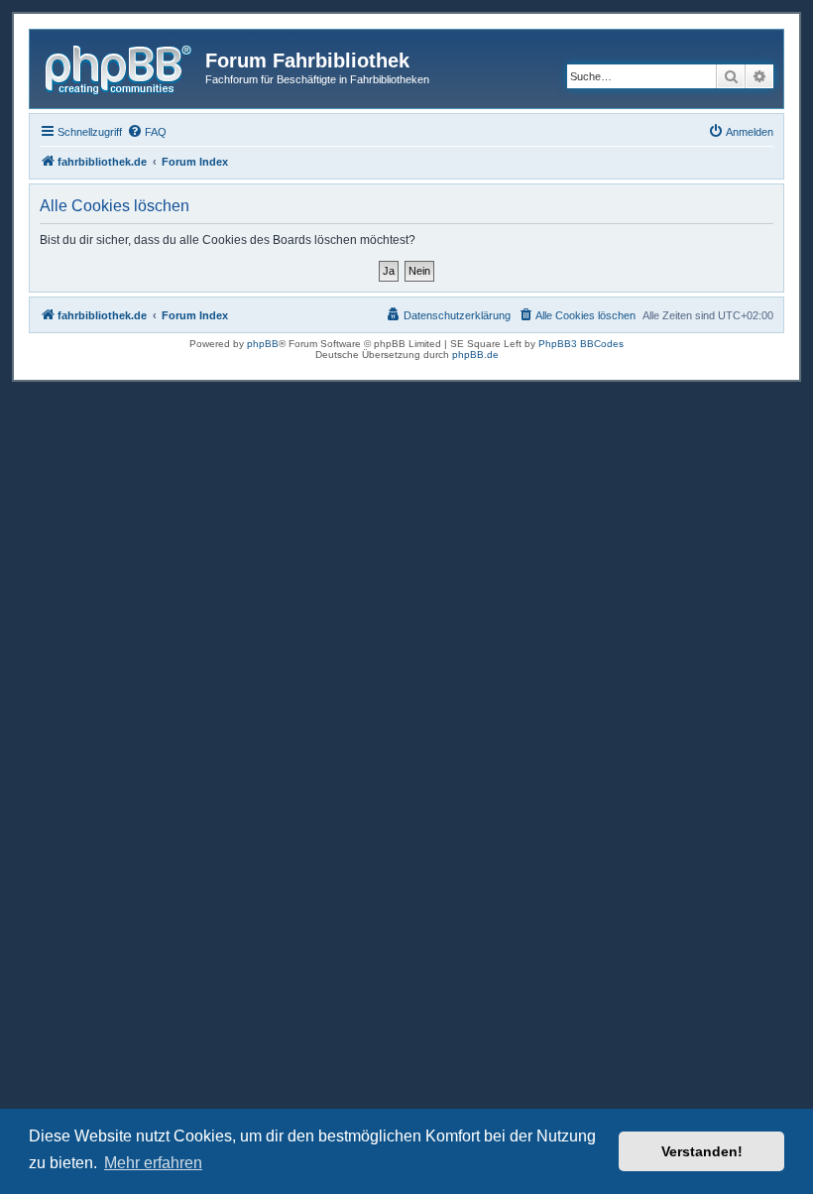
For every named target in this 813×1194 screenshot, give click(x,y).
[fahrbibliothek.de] (120, 66)
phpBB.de (475, 354)
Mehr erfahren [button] (153, 1162)
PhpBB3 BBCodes (581, 343)
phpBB (263, 343)
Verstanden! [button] (702, 1151)
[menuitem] (147, 132)
